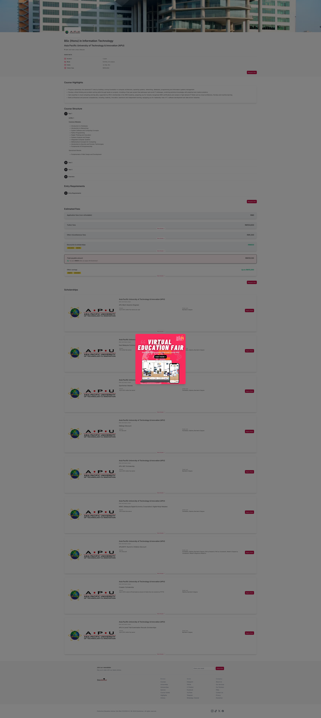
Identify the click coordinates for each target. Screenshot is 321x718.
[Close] (184, 336)
